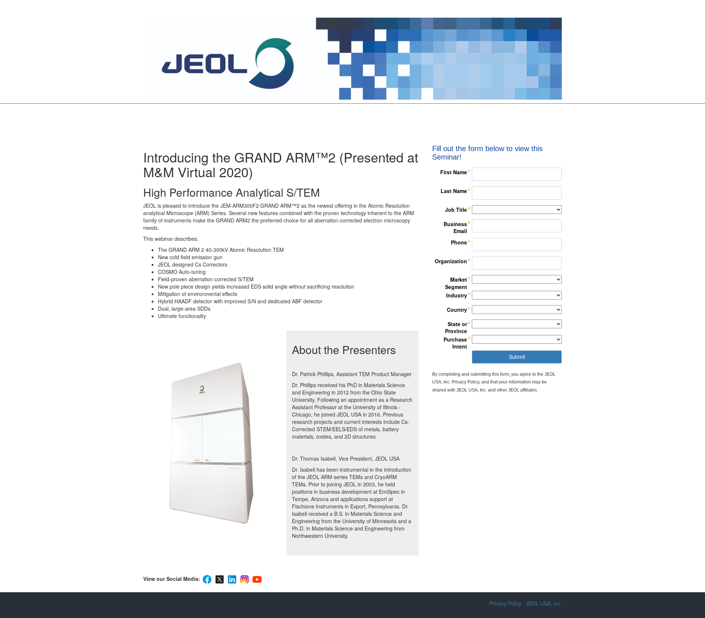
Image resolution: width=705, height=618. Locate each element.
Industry (456, 295)
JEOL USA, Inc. (544, 603)
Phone (459, 242)
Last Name (454, 190)
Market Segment (456, 283)
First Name (453, 172)
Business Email (455, 227)
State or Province (456, 327)
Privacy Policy (505, 603)
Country (457, 309)
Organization (451, 261)
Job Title (456, 209)
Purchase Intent (455, 343)
